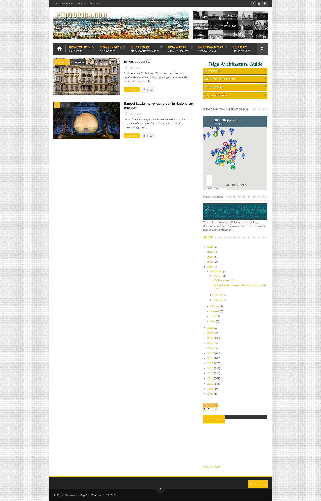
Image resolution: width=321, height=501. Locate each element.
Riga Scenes (178, 48)
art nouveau (78, 62)
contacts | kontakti (89, 3)
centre (65, 104)
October (215, 306)
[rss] (265, 3)
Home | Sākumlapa (63, 3)
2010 (210, 383)
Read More (132, 89)
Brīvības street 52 (137, 61)
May (213, 321)
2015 (210, 358)
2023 (210, 261)
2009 (210, 388)
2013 (210, 368)
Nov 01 (218, 299)
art (57, 104)
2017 (210, 347)
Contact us (259, 484)
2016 (210, 353)
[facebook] (253, 3)
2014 (210, 363)
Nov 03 (218, 294)
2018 (210, 342)
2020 (210, 332)
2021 (210, 327)
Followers (214, 419)
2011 (210, 378)
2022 (210, 266)
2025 (210, 251)
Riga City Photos (90, 495)
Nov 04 (218, 275)
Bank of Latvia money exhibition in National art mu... (239, 286)
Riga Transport (210, 48)
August (215, 311)
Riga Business (110, 48)
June (213, 316)
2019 (210, 337)
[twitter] (259, 3)
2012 (210, 373)
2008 (210, 393)
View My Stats (211, 466)
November (216, 271)
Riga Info (241, 48)
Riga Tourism (79, 48)
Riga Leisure (145, 48)
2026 (210, 246)
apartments (62, 62)
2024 (210, 256)
